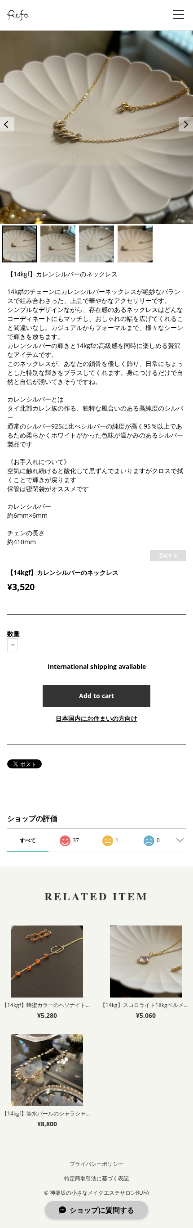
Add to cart (96, 695)
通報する (168, 555)
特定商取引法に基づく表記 (96, 1178)
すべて (28, 840)
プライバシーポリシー (96, 1164)
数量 (13, 633)
